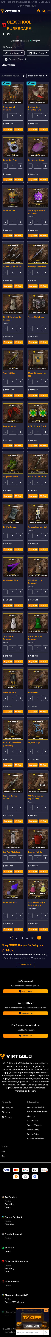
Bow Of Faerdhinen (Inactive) (12, 744)
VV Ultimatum (12, 1281)
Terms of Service (34, 1125)
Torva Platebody (36, 317)
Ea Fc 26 (9, 1247)
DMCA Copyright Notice (37, 1112)
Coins (8, 1207)
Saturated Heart (36, 160)
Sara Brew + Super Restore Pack (36, 903)
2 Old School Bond (37, 426)
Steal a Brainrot (13, 1234)
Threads (8, 1117)
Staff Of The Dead (37, 476)
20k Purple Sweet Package (36, 212)
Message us (27, 991)
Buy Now (8, 129)
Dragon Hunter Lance (10, 797)
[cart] (38, 11)
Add (19, 129)
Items (8, 1200)
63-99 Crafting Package (35, 581)
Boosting (9, 1204)
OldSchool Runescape (16, 1261)
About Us (31, 1116)
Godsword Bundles (12, 266)
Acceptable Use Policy (36, 1107)
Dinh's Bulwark (10, 527)
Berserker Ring (10, 160)
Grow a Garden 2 (13, 1217)
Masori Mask (9, 210)
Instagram (9, 1107)
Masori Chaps (9, 692)
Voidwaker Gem (10, 580)
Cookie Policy (32, 1121)
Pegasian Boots (10, 476)
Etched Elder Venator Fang (34, 108)
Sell (3, 1152)
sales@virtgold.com (26, 1030)
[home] (10, 11)
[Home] (25, 1056)
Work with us (27, 1013)
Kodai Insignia (10, 902)
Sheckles (9, 1224)
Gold (7, 1271)
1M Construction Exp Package (36, 797)
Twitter (8, 1112)
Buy (3, 1156)
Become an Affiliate (35, 1139)
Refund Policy (33, 1134)
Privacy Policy (33, 1130)
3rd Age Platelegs (11, 852)
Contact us (27, 1035)
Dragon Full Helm (36, 852)
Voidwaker (33, 692)
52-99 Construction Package (12, 318)
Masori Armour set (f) (37, 374)
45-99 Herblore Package (35, 637)
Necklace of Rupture (9, 108)
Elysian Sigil (34, 742)
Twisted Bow (9, 373)
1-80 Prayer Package (8, 637)
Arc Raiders (11, 1197)
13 (32, 937)
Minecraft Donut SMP (16, 1295)
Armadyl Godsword (37, 266)
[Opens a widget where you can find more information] (32, 1321)
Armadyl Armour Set (37, 527)
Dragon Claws (9, 426)
